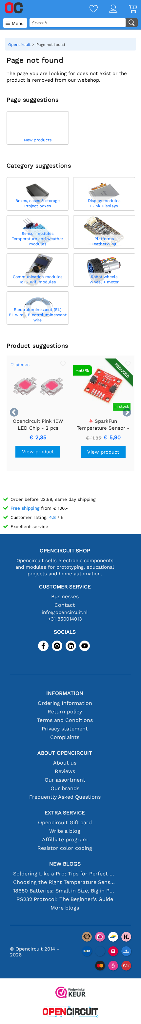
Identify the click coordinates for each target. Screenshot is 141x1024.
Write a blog (64, 831)
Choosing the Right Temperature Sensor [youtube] (64, 882)
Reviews (65, 771)
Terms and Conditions (65, 720)
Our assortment (65, 780)
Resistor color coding (64, 848)
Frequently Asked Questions (65, 797)
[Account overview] (107, 9)
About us (64, 763)
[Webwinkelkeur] (70, 993)
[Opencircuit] (70, 1012)
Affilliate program (65, 839)
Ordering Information (65, 703)
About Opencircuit (64, 753)
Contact (64, 605)
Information (64, 693)
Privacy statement (65, 729)
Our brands (64, 788)
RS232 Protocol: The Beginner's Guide (64, 899)
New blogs (65, 864)
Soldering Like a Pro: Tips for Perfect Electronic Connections (64, 873)
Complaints (64, 737)
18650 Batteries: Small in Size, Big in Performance (64, 891)
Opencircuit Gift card (65, 822)
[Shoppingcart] (127, 9)
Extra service (65, 812)
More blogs (64, 908)
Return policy (65, 711)
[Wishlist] (88, 9)
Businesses (65, 596)
